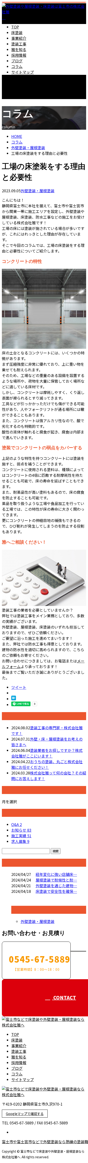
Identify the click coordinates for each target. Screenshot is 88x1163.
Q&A (16, 824)
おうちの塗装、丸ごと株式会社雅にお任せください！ (47, 764)
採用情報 (18, 55)
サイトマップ (22, 72)
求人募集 (20, 841)
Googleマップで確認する (25, 1113)
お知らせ (21, 830)
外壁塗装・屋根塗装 (28, 147)
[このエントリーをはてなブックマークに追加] (13, 699)
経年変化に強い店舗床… (56, 874)
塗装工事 (18, 44)
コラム (17, 66)
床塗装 (17, 32)
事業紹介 (18, 38)
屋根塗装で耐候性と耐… (56, 880)
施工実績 (21, 835)
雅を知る (18, 49)
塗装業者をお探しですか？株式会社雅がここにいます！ (47, 753)
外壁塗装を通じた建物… (56, 885)
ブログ (17, 61)
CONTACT (18, 102)
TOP (15, 27)
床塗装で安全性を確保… (56, 891)
